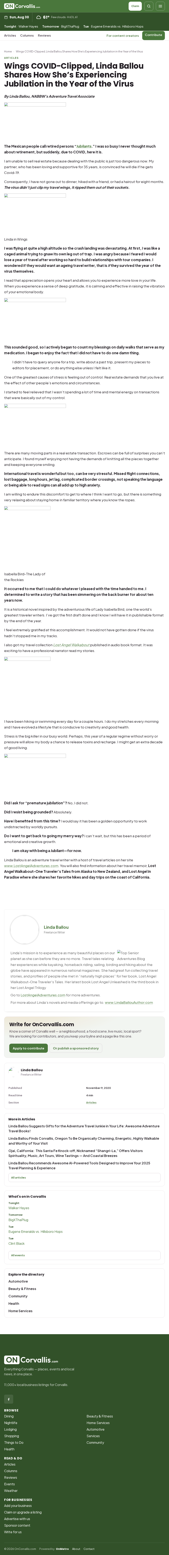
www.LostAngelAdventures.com (31, 865)
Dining (9, 1416)
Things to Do (13, 1442)
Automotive (18, 1281)
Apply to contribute (28, 1048)
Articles (10, 35)
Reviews (44, 35)
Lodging (10, 1429)
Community (18, 1296)
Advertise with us (17, 1519)
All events (18, 1255)
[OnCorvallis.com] (22, 6)
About (76, 1548)
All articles (18, 1177)
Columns (27, 35)
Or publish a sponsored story (76, 1048)
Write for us (13, 1532)
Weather (11, 1490)
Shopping (11, 1436)
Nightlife (10, 1423)
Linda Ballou (56, 927)
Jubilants (84, 146)
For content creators (123, 35)
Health (13, 1303)
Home (8, 51)
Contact (88, 1548)
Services (93, 1436)
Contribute (153, 35)
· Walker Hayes (21, 26)
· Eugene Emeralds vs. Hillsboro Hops (113, 26)
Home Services (20, 1311)
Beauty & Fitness (22, 1288)
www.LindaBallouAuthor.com (129, 1002)
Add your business (18, 1505)
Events (9, 1484)
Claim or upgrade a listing (23, 1512)
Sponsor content (17, 1525)
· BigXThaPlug (60, 26)
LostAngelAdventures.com (43, 995)
